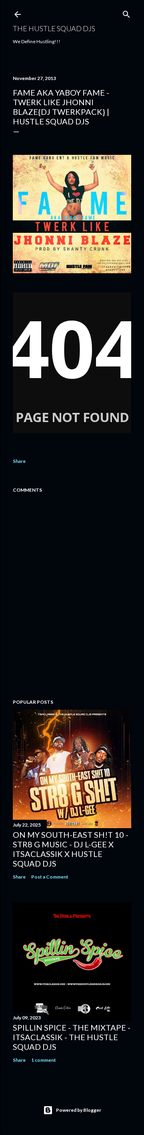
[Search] (126, 12)
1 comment (43, 1060)
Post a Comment (49, 877)
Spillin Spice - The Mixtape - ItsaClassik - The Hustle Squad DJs (71, 1037)
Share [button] (19, 461)
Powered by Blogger (78, 1110)
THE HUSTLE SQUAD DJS (54, 28)
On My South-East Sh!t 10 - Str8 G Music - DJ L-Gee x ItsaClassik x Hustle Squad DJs (70, 849)
